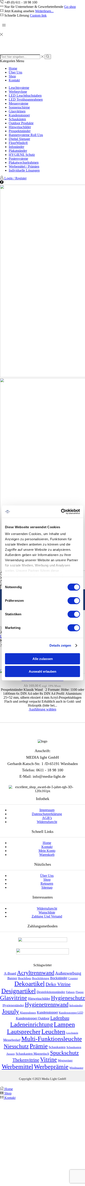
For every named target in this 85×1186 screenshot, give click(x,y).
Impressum (46, 810)
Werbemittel (17, 1066)
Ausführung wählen (42, 709)
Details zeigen (60, 645)
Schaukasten (57, 1047)
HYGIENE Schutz (22, 154)
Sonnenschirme (19, 107)
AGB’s (47, 818)
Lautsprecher (24, 1031)
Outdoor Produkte (21, 123)
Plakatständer (18, 151)
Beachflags (24, 978)
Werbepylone (18, 91)
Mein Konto (47, 851)
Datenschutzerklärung (47, 814)
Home (13, 68)
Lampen (64, 1024)
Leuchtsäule (72, 1033)
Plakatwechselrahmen (24, 162)
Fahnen (70, 992)
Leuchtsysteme (19, 87)
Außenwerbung (68, 973)
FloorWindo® (18, 143)
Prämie (39, 1045)
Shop (12, 76)
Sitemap (47, 887)
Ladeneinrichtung (31, 1024)
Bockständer (58, 978)
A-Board (10, 973)
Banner (12, 978)
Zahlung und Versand (47, 916)
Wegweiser (65, 1060)
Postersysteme (18, 158)
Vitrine (48, 1059)
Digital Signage (19, 139)
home (47, 843)
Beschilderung (40, 978)
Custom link (38, 15)
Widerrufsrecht (47, 822)
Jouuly (10, 1011)
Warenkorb (46, 854)
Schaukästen (17, 119)
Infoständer (16, 147)
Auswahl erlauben (42, 671)
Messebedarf (11, 1040)
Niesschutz (16, 1046)
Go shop (70, 7)
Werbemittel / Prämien (24, 166)
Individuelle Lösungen (24, 170)
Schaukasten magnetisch (32, 1053)
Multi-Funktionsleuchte (51, 1038)
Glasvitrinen (17, 111)
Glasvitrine (13, 998)
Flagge (80, 992)
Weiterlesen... (44, 11)
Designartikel (18, 990)
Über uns (15, 72)
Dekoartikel (29, 983)
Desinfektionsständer (51, 992)
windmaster (76, 1067)
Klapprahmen (28, 1012)
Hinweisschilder (20, 127)
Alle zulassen (42, 659)
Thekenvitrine (25, 1060)
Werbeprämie (51, 1066)
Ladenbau (59, 1018)
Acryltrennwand (35, 973)
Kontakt (14, 80)
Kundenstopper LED (71, 1012)
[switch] (74, 600)
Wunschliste (47, 912)
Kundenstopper (19, 115)
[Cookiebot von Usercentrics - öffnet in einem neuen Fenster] (61, 511)
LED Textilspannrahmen (26, 99)
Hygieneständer (13, 1005)
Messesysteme (18, 103)
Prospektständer (20, 131)
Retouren (47, 883)
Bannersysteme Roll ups (26, 135)
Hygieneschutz (68, 998)
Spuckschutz (64, 1053)
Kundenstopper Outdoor (32, 1018)
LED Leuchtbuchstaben (25, 95)
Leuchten (53, 1031)
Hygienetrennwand (46, 1004)
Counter (73, 978)
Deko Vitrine (58, 984)
